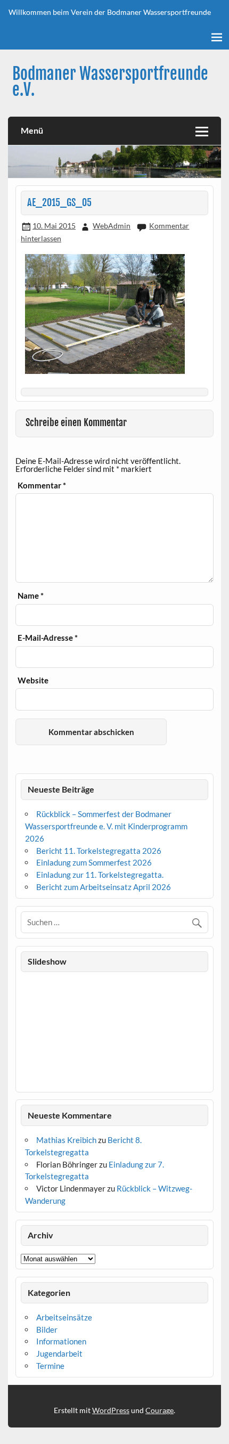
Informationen (61, 1341)
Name (31, 596)
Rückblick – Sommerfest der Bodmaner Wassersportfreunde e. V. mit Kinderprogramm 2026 (106, 826)
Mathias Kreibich (66, 1140)
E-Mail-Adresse (48, 638)
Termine (50, 1365)
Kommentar (42, 486)
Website (33, 680)
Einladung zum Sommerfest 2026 (94, 862)
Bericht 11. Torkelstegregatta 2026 (98, 850)
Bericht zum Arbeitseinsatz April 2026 (103, 887)
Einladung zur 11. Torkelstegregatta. (99, 874)
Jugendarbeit (59, 1353)
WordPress (110, 1410)
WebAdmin (111, 225)
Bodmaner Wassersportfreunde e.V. (110, 81)
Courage (159, 1410)
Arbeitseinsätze (64, 1317)
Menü (32, 130)
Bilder (47, 1329)
